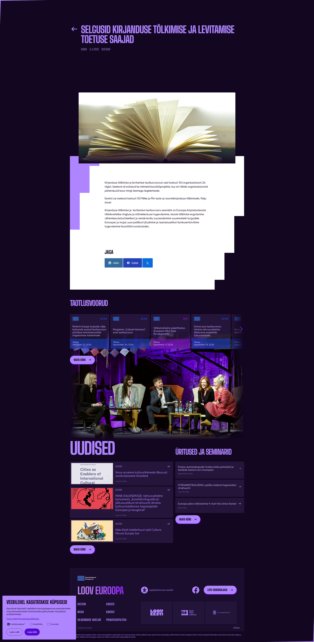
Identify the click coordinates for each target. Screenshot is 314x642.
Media (81, 612)
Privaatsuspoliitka (116, 619)
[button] (241, 329)
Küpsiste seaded (85, 628)
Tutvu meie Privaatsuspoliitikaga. (23, 618)
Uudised (110, 604)
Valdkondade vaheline (89, 619)
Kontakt (110, 612)
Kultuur (82, 604)
